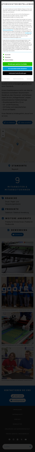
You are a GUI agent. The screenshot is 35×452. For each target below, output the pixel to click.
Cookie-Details (6, 79)
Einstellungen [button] (28, 33)
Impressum (29, 79)
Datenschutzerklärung (8, 30)
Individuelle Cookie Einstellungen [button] (17, 73)
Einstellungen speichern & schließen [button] (17, 64)
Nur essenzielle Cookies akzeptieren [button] (17, 68)
